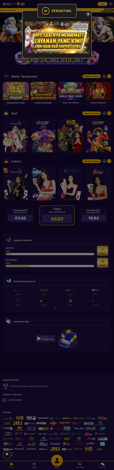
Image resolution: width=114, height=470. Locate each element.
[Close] (88, 14)
